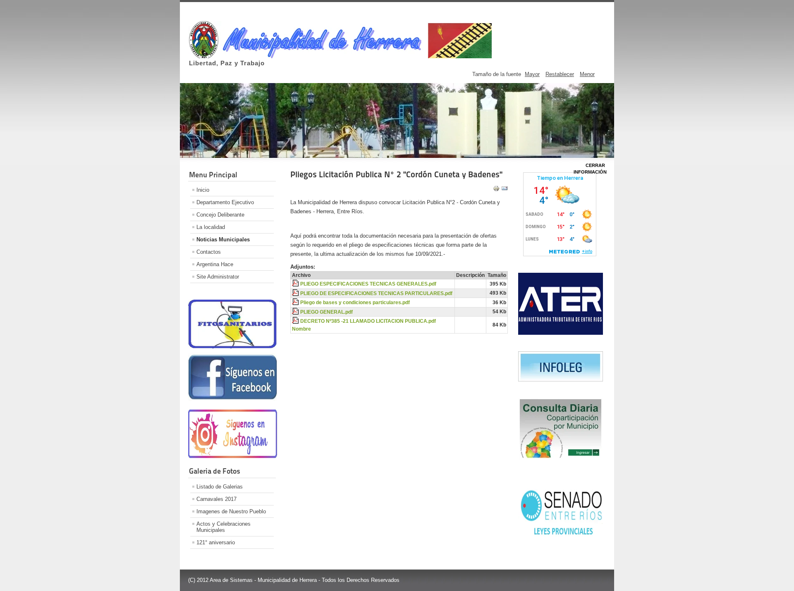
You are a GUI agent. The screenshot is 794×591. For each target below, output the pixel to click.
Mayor (532, 74)
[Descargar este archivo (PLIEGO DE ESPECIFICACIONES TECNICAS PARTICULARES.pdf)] (296, 293)
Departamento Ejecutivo (225, 202)
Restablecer (559, 74)
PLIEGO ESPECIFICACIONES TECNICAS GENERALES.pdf (368, 283)
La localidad (210, 227)
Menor (587, 74)
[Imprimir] (496, 190)
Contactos (208, 252)
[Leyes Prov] (560, 537)
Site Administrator (217, 277)
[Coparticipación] (560, 458)
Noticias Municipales (223, 239)
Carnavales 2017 (216, 499)
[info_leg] (560, 380)
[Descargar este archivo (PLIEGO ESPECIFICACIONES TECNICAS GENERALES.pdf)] (296, 283)
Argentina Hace (214, 264)
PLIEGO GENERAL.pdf (326, 312)
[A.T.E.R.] (560, 333)
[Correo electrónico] (504, 190)
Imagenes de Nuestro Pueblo (231, 511)
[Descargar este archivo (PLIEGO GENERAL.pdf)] (296, 312)
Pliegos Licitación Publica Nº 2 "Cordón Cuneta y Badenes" (396, 174)
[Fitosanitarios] (232, 346)
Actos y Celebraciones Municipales (223, 527)
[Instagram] (232, 456)
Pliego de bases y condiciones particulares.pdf (355, 302)
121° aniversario (215, 542)
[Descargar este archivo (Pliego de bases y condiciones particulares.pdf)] (296, 302)
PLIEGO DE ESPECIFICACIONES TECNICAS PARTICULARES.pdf (376, 293)
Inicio (202, 190)
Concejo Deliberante (220, 215)
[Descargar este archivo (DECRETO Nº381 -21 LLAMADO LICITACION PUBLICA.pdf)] (296, 321)
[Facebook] (232, 399)
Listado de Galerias (219, 487)
